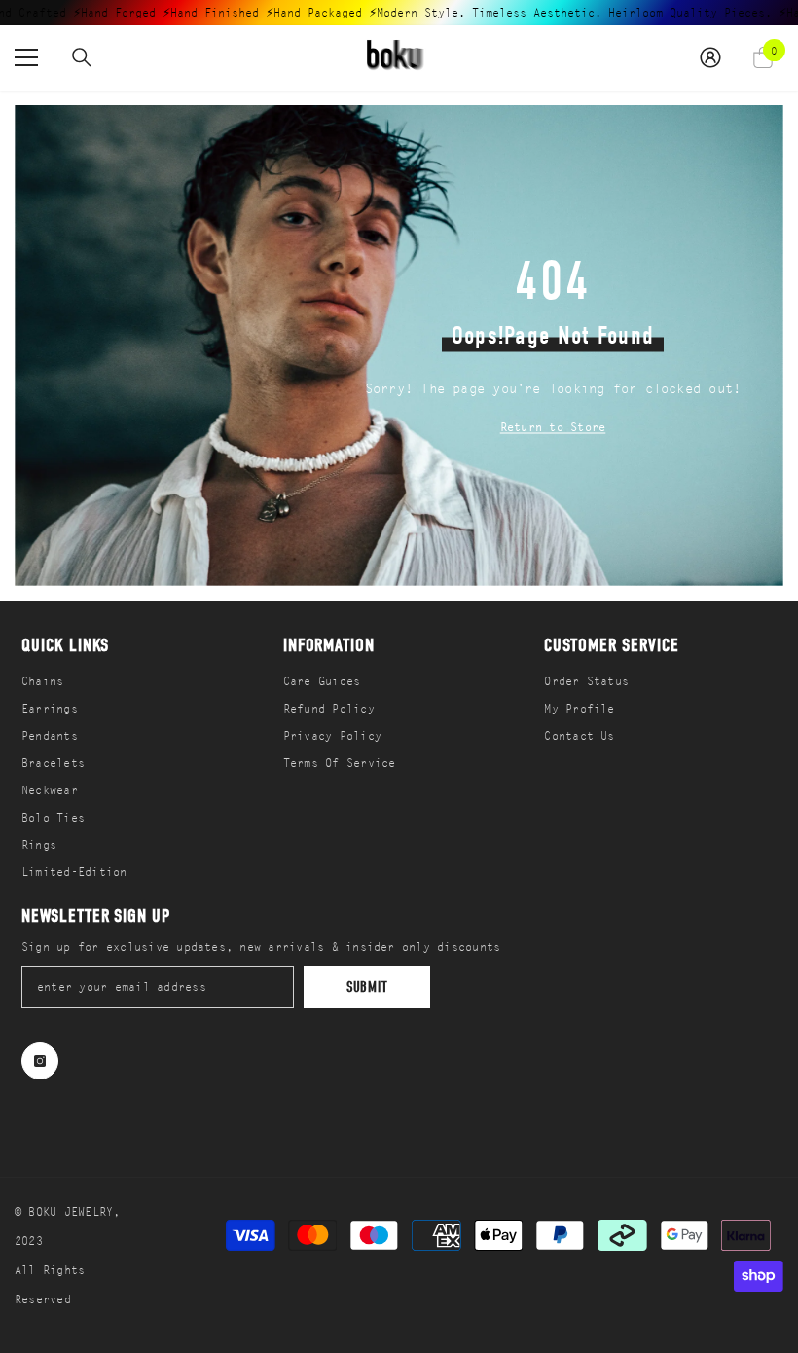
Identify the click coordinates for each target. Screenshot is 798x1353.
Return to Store (553, 426)
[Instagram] (39, 1060)
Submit (367, 987)
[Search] (81, 57)
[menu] (26, 57)
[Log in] (710, 57)
